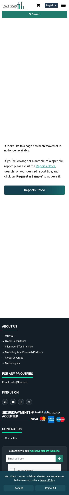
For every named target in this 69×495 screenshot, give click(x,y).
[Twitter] (29, 402)
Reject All (50, 488)
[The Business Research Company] (15, 5)
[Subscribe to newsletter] (59, 458)
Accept (19, 488)
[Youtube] (13, 402)
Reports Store (45, 166)
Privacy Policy (47, 480)
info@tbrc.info (19, 382)
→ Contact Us (9, 438)
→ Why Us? (8, 335)
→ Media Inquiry (11, 363)
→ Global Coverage (12, 357)
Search (35, 14)
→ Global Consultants (14, 341)
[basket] (38, 5)
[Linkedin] (5, 402)
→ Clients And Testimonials (17, 346)
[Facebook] (21, 402)
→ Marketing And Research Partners (22, 352)
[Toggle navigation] (63, 5)
